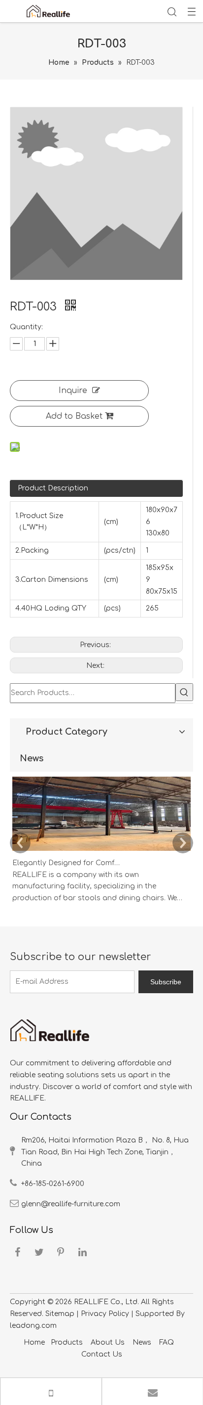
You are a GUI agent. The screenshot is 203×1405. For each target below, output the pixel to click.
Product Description (53, 488)
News (142, 1342)
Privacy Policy (105, 1313)
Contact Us (101, 1354)
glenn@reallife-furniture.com (70, 1204)
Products (67, 1342)
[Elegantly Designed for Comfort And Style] (101, 851)
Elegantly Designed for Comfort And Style (68, 863)
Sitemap (59, 1313)
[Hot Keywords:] (184, 692)
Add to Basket (74, 416)
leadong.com (33, 1325)
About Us (109, 1342)
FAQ (166, 1342)
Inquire (73, 390)
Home (34, 1342)
